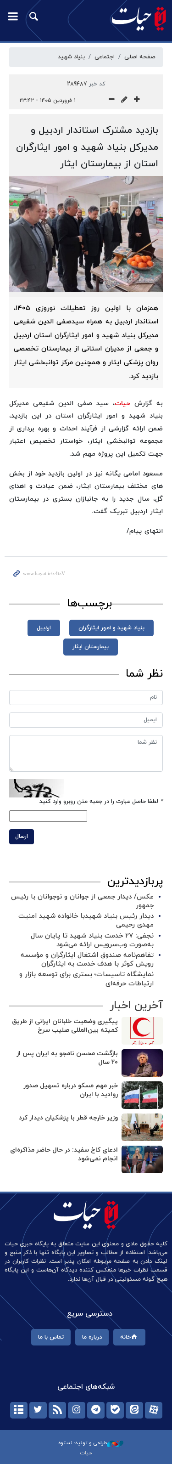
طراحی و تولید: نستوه (82, 1443)
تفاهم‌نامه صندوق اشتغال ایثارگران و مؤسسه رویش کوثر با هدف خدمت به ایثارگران (87, 959)
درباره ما (92, 1337)
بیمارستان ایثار (90, 647)
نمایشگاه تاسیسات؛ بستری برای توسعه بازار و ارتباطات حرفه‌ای (86, 979)
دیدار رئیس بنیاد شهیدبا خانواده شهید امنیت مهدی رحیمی (86, 920)
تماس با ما (51, 1337)
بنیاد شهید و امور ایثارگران (111, 628)
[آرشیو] (19, 1410)
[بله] (115, 1410)
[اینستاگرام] (76, 1410)
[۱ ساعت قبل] (142, 1159)
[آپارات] (153, 1410)
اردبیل (44, 628)
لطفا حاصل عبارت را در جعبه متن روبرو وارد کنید (101, 801)
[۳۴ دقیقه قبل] (142, 1031)
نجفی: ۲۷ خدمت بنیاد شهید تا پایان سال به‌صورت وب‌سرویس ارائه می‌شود (92, 940)
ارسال (21, 836)
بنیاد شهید (71, 57)
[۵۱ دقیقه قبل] (142, 1095)
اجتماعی (104, 57)
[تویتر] (38, 1410)
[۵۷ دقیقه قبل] (142, 1127)
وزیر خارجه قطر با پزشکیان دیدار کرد (68, 1118)
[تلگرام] (96, 1410)
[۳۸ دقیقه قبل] (142, 1063)
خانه (125, 1337)
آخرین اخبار (136, 1005)
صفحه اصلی (139, 57)
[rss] (57, 1410)
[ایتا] (134, 1410)
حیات (122, 403)
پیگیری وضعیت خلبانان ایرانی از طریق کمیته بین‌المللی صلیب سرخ (65, 1026)
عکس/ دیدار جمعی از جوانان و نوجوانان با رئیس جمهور (82, 901)
